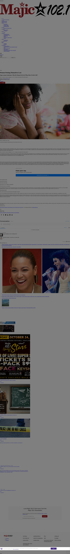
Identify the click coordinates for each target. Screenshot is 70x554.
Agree (53, 548)
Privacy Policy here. (16, 549)
